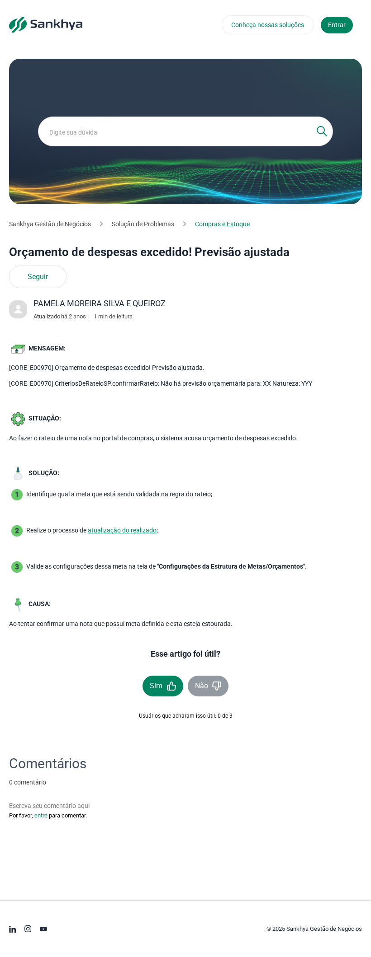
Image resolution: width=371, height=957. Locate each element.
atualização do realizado (122, 530)
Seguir (38, 277)
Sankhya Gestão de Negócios (50, 224)
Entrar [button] (337, 24)
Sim (156, 686)
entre (41, 815)
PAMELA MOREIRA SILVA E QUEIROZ (99, 303)
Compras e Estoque (222, 224)
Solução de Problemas (143, 224)
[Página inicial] (45, 24)
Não (201, 686)
